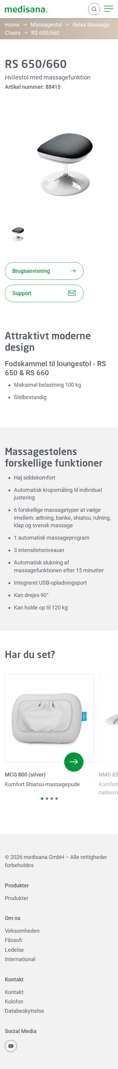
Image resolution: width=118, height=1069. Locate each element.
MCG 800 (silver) (25, 774)
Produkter (16, 898)
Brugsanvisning (31, 271)
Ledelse (14, 950)
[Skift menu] (109, 9)
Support (21, 293)
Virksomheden (22, 931)
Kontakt (14, 992)
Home (12, 24)
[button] (42, 798)
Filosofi (13, 940)
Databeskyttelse (24, 1011)
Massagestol (46, 24)
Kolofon (14, 1001)
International (20, 959)
